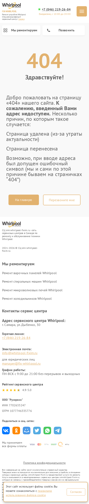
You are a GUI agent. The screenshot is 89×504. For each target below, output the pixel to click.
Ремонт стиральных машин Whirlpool (29, 281)
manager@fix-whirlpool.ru (21, 363)
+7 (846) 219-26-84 (56, 9)
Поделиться (6, 430)
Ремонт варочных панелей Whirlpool (29, 273)
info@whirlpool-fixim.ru (19, 353)
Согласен (76, 492)
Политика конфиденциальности (44, 463)
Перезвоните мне (62, 200)
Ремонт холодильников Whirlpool (27, 298)
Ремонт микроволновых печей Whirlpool (32, 290)
